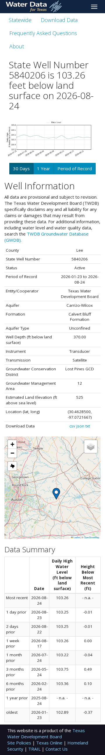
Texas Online (50, 743)
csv (72, 426)
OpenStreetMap (91, 537)
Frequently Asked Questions (43, 33)
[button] (56, 494)
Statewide (20, 19)
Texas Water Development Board (46, 733)
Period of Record (74, 168)
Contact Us (57, 749)
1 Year (43, 168)
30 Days (21, 168)
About (16, 46)
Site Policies (19, 743)
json (80, 426)
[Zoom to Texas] (12, 466)
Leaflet (76, 537)
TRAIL (35, 749)
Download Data (59, 19)
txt (87, 426)
